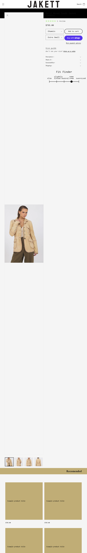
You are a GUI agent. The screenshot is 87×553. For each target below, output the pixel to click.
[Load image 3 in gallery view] (28, 462)
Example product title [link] (16, 501)
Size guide (51, 48)
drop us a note (69, 51)
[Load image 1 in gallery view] (9, 462)
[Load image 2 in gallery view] (19, 462)
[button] (3, 4)
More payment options (73, 43)
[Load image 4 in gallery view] (38, 462)
